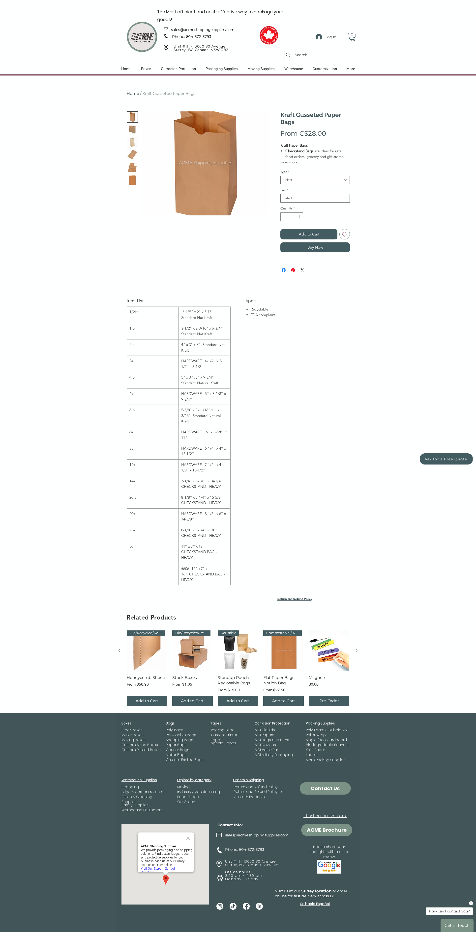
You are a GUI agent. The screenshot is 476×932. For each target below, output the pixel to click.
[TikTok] (233, 906)
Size (284, 190)
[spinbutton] (292, 217)
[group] (238, 668)
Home (133, 93)
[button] (352, 37)
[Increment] (300, 217)
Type (285, 172)
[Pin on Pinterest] (293, 270)
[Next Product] (356, 650)
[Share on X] (302, 270)
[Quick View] (329, 650)
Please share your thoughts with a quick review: (329, 851)
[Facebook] (246, 906)
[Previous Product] (119, 650)
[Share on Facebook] (284, 270)
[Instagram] (219, 906)
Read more (289, 162)
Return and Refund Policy (294, 599)
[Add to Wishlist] (344, 234)
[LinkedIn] (259, 906)
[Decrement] (284, 217)
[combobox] (315, 180)
